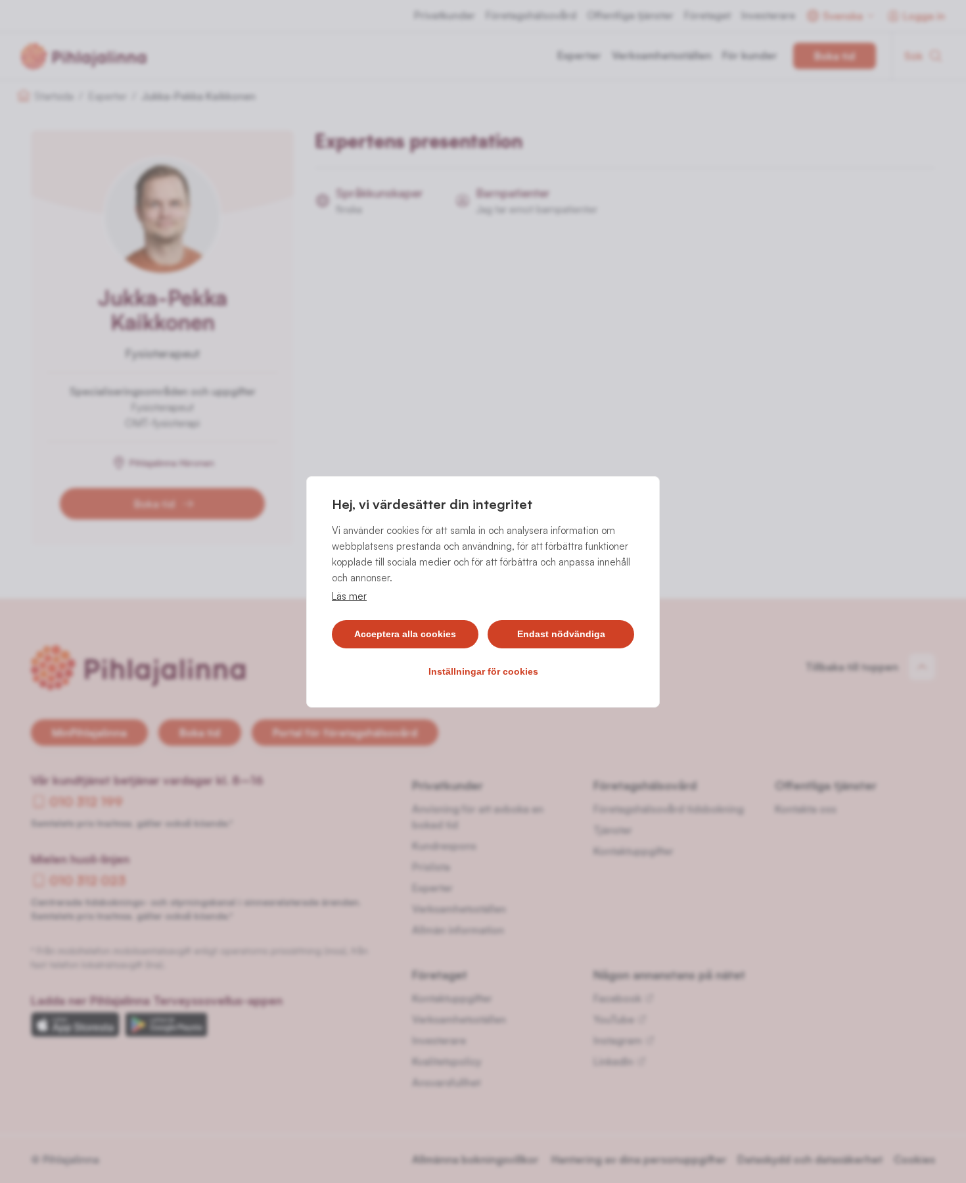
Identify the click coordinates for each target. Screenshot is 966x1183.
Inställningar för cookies (483, 671)
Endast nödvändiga (561, 634)
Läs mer (349, 596)
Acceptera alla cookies (405, 634)
